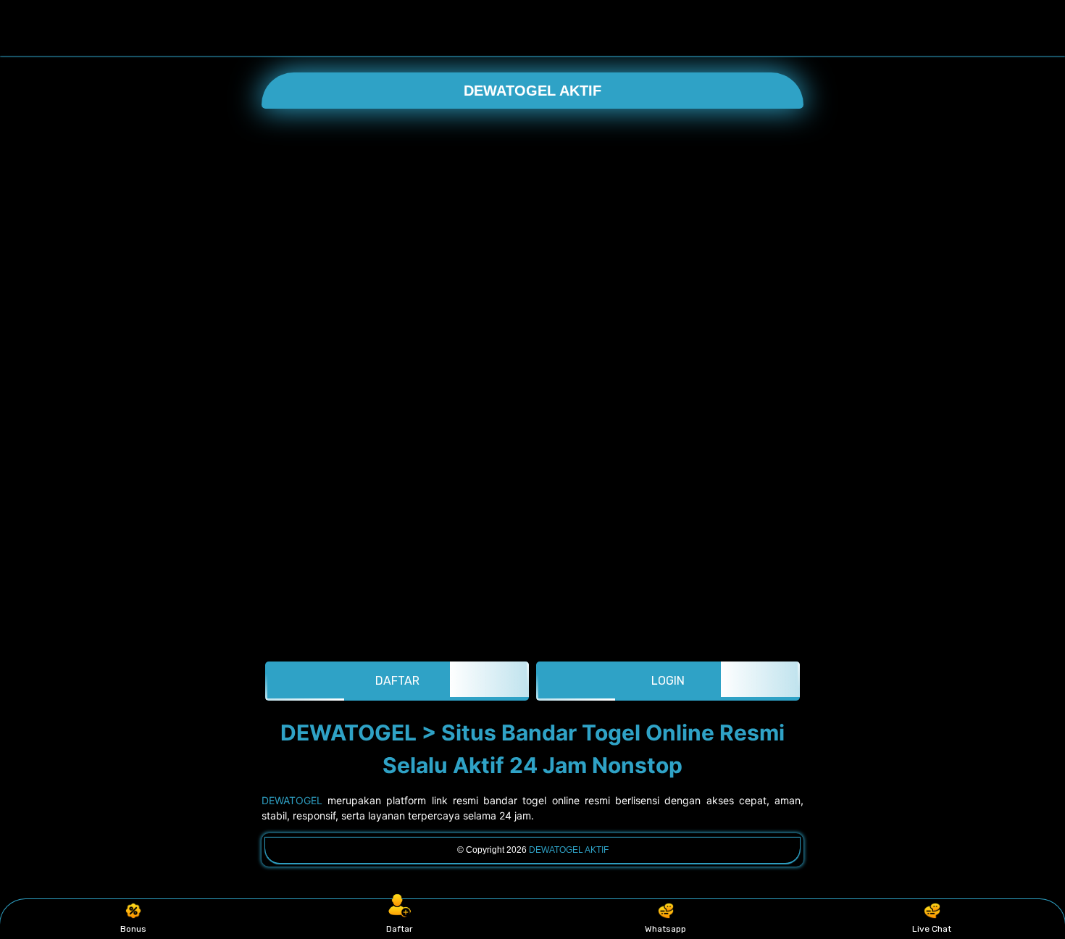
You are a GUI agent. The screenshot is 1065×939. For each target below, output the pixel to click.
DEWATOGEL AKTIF (532, 91)
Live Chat (931, 929)
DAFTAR (397, 681)
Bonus (133, 929)
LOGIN (668, 681)
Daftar (399, 929)
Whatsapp (665, 929)
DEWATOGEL (292, 800)
